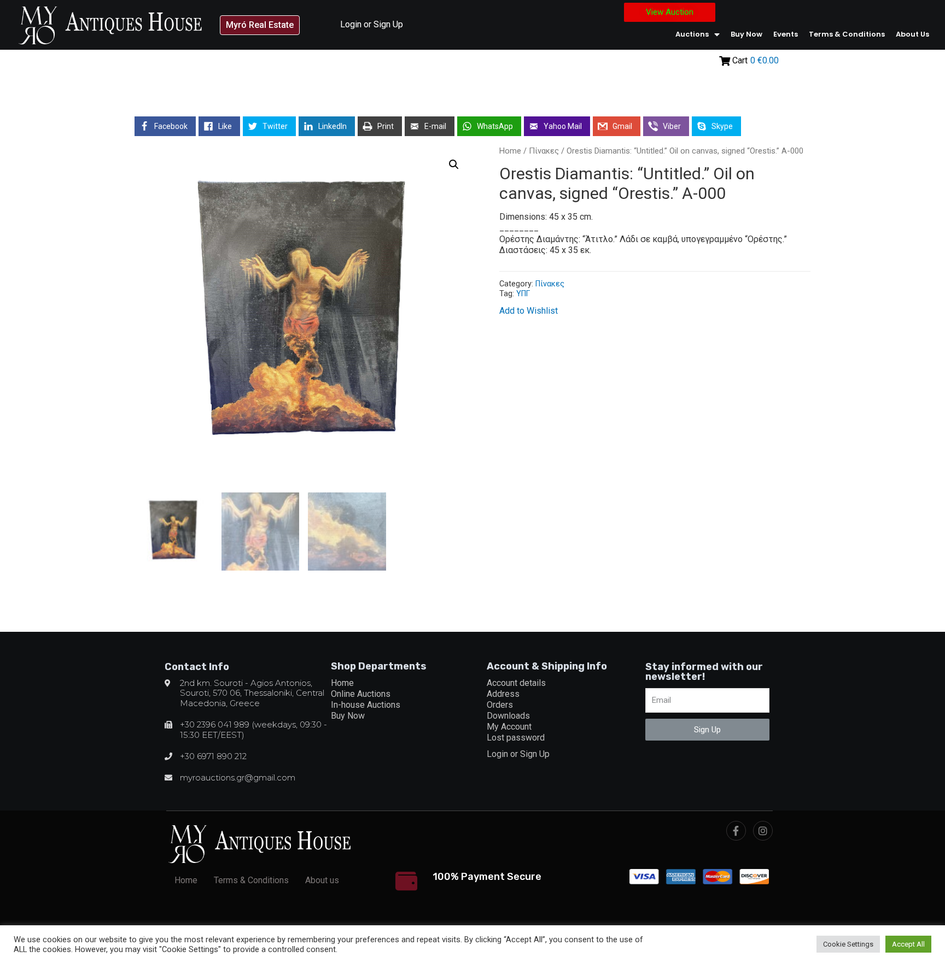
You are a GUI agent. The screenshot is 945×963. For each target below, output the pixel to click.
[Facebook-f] (736, 831)
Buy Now (746, 34)
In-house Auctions (365, 705)
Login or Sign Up (371, 24)
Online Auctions (360, 694)
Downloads (508, 715)
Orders (500, 705)
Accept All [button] (908, 944)
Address (503, 694)
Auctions (692, 34)
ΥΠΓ (523, 293)
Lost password (516, 737)
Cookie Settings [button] (848, 944)
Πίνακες (544, 151)
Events (785, 34)
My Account (509, 726)
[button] (260, 25)
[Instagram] (763, 831)
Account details (516, 683)
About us (912, 34)
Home (510, 151)
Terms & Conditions (847, 34)
